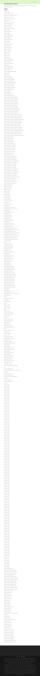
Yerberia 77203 (6, 546)
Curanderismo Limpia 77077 (9, 220)
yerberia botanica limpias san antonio (10, 589)
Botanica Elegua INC (7, 37)
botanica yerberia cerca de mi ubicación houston (12, 121)
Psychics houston (7, 311)
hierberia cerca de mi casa (8, 247)
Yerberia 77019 (6, 413)
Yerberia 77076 (6, 504)
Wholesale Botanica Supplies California (11, 376)
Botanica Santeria (7, 65)
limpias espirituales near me (9, 283)
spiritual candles (7, 351)
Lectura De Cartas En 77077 (9, 255)
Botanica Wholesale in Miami (9, 84)
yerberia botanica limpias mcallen (10, 584)
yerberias (5, 614)
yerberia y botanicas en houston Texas (10, 613)
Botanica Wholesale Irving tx (9, 85)
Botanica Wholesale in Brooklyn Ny (10, 82)
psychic (5, 303)
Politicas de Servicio (28, 665)
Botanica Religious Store (8, 58)
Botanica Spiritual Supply (8, 66)
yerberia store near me (8, 609)
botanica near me (7, 53)
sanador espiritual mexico (8, 312)
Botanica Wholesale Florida (8, 81)
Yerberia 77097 (6, 538)
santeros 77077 (6, 335)
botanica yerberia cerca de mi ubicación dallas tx (12, 117)
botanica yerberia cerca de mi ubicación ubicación (13, 133)
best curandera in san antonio (9, 21)
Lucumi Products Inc (7, 295)
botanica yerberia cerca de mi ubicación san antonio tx (13, 130)
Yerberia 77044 (6, 453)
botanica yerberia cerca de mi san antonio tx (12, 109)
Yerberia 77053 (6, 467)
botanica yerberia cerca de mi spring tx (11, 111)
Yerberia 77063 (6, 483)
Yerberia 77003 (6, 387)
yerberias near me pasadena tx (9, 637)
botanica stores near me (8, 68)
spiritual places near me (8, 357)
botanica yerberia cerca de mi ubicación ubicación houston (14, 135)
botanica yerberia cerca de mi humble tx (11, 103)
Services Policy (31, 670)
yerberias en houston (7, 624)
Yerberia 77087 (6, 522)
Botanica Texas (6, 74)
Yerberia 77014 (6, 405)
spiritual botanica (7, 346)
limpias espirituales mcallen (9, 282)
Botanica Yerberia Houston (8, 140)
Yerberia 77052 (6, 466)
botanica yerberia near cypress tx (10, 148)
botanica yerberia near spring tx (9, 183)
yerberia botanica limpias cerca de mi (10, 573)
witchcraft (6, 378)
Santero (5, 328)
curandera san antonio (8, 216)
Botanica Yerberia (7, 92)
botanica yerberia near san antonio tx (10, 181)
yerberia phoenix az (7, 608)
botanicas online (7, 191)
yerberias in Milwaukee (8, 625)
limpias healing (6, 288)
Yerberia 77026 (6, 424)
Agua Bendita (6, 10)
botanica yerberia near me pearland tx (11, 170)
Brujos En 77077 (7, 196)
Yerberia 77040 (6, 446)
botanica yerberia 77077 (8, 93)
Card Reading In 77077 (8, 204)
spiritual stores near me (8, 363)
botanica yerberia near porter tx (9, 180)
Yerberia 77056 (6, 472)
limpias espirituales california (9, 267)
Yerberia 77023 (6, 419)
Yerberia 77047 (6, 458)
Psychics (5, 309)
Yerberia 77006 (6, 392)
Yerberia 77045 (6, 454)
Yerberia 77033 (6, 435)
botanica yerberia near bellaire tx (10, 144)
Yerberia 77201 (6, 542)
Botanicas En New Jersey (8, 184)
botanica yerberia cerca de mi (9, 95)
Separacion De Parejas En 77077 (9, 343)
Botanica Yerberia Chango (8, 136)
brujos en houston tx (7, 199)
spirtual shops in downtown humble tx (11, 365)
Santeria (5, 317)
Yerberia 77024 (6, 421)
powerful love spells (7, 301)
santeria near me (7, 323)
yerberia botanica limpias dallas (9, 574)
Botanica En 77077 (7, 42)
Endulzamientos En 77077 (8, 244)
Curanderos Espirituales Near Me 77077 (11, 239)
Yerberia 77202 (6, 544)
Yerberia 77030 (6, 430)
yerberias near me (7, 627)
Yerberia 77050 (6, 462)
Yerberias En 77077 (7, 621)
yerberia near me (7, 605)
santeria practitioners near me (9, 327)
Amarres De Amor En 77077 (9, 17)
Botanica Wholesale (7, 76)
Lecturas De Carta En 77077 (9, 258)
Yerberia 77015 (6, 406)
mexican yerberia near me (8, 298)
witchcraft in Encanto (7, 379)
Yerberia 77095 (6, 534)
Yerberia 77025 (6, 422)
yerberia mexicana (7, 603)
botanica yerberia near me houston (10, 162)
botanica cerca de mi (7, 26)
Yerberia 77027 (6, 426)
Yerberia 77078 (6, 507)
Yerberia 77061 (6, 480)
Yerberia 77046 (6, 456)
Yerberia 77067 (6, 490)
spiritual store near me (8, 362)
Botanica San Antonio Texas (9, 63)
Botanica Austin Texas (8, 25)
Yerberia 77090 (6, 526)
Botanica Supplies (7, 69)
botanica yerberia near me (8, 154)
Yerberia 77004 (6, 389)
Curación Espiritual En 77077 (9, 212)
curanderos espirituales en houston (10, 234)
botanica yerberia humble (8, 141)
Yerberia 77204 (6, 547)
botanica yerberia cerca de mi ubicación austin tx (12, 114)
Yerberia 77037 (6, 442)
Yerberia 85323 (6, 563)
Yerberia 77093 (6, 531)
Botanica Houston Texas (8, 47)
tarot (5, 367)
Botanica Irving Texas (7, 50)
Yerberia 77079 (6, 509)
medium (5, 296)
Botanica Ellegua (7, 41)
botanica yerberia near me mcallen (10, 167)
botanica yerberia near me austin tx (10, 156)
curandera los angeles (8, 215)
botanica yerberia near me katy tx (10, 165)
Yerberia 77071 (6, 496)
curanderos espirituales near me (9, 237)
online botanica (6, 299)
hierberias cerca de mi (8, 248)
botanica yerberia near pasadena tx (10, 178)
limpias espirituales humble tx (9, 280)
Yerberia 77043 (6, 451)
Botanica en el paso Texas (8, 44)
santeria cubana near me (8, 320)
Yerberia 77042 (6, 450)
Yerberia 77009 (6, 397)
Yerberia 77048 (6, 459)
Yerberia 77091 (6, 528)
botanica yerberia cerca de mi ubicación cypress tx (13, 116)
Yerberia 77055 (6, 470)
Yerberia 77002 (6, 386)
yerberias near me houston (8, 632)
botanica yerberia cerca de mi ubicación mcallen (12, 125)
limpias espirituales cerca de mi (9, 269)
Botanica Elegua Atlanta (8, 34)
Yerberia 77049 (6, 461)
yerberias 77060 (7, 616)
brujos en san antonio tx (8, 200)
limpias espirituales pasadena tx (9, 285)
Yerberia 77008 (6, 395)
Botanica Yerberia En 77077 (9, 138)
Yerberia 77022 (6, 418)
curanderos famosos (7, 240)
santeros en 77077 (7, 339)
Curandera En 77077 (7, 213)
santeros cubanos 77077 (8, 336)
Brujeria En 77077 (7, 194)
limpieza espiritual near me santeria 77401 (11, 293)
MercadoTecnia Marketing (28, 658)
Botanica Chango (7, 29)
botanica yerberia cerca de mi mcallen (10, 106)
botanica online (6, 57)
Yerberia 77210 (6, 557)
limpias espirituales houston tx (9, 279)
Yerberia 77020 (6, 414)
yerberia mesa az (7, 601)
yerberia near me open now (9, 606)
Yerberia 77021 (6, 416)
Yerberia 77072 (6, 498)
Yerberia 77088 (6, 523)
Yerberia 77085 (6, 518)
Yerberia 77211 (6, 558)
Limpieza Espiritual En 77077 (9, 291)
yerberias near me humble (8, 633)
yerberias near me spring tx (9, 638)
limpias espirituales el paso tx (9, 272)
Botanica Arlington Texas (8, 23)
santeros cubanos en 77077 (9, 338)
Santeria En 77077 (7, 322)
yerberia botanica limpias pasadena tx (10, 587)
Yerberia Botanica (7, 566)
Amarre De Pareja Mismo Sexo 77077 (10, 15)
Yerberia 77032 (6, 434)
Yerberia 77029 (6, 429)
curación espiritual (7, 210)
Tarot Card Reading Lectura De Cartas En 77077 (12, 370)
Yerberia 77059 (6, 477)
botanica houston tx (7, 49)
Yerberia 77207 (6, 552)
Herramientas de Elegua (8, 245)
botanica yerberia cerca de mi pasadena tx (11, 108)
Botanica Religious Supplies (9, 60)
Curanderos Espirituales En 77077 (10, 231)
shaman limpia (6, 344)
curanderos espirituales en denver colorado (11, 232)
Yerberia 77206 (6, 550)
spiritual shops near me (8, 359)
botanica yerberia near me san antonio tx (11, 172)
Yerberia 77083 (6, 515)
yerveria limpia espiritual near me (10, 641)
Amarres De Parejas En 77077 (9, 18)
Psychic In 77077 (7, 304)
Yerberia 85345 (6, 565)
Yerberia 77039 (6, 445)
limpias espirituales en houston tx (10, 274)
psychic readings (7, 307)
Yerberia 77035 (6, 438)
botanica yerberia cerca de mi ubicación (11, 113)
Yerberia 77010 (6, 398)
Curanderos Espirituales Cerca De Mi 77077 (11, 229)
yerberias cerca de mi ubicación (9, 619)
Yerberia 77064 (6, 485)
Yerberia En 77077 (7, 593)
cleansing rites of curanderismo (9, 207)
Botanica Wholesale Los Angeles (9, 87)
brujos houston (6, 202)
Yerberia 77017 (6, 410)
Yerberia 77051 (6, 464)
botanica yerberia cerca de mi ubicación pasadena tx (13, 127)
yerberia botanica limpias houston (10, 581)
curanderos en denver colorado (9, 224)
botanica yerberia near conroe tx (9, 146)
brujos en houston (7, 197)
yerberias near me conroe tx (9, 629)
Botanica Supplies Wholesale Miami (10, 71)
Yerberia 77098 (6, 539)
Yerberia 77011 (6, 400)
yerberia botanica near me (8, 590)
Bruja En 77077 (6, 192)
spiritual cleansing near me (9, 355)
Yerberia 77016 (6, 408)
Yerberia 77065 (6, 486)
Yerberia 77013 (6, 403)
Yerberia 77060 (6, 478)
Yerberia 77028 (6, 427)
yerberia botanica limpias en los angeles (11, 579)
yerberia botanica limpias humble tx (10, 582)
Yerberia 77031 (6, 432)
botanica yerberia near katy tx (9, 152)
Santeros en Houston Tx (8, 341)
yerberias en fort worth (8, 622)
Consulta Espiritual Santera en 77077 (10, 208)
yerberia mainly (6, 600)
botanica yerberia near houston (9, 151)
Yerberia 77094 (6, 533)
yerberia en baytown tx (8, 595)
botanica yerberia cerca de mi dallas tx (11, 100)
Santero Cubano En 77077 (8, 330)
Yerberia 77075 (6, 502)
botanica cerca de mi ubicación (9, 28)
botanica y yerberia (7, 90)
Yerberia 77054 (6, 469)
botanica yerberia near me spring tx (10, 173)
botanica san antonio (7, 61)
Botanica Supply (7, 73)
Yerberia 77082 (6, 514)
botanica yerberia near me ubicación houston (12, 176)
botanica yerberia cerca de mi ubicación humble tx (13, 122)
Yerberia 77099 (6, 541)
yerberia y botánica (7, 611)
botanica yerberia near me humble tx (10, 164)
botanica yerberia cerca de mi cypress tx (11, 98)
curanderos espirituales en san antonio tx (11, 236)
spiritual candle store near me (9, 349)
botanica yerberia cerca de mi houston (11, 101)
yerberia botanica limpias (8, 568)
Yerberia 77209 (6, 555)
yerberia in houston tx (8, 598)
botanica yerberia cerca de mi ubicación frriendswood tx (14, 119)
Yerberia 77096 (6, 536)
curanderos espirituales (8, 226)
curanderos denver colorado (9, 223)
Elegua (5, 242)
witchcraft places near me (8, 381)
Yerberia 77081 (6, 512)
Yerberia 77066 (6, 488)
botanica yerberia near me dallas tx (10, 159)
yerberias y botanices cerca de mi (10, 640)
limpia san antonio (7, 261)
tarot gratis (6, 371)
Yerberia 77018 (6, 411)
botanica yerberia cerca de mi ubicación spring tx (12, 132)
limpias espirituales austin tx (9, 266)
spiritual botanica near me (8, 347)
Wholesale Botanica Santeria (9, 375)
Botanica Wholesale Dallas (8, 77)
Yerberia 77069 (6, 493)
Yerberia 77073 (6, 499)
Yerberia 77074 (6, 501)
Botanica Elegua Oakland (8, 39)
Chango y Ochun (7, 205)
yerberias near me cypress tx (9, 630)
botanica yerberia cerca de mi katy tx (10, 105)
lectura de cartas (7, 253)
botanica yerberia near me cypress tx (10, 157)
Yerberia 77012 (6, 402)
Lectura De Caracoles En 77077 (9, 252)
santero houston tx (7, 333)
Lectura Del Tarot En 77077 (8, 256)
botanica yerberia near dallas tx (9, 149)
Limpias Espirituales (7, 264)
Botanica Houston (7, 45)
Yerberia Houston (7, 597)
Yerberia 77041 (6, 448)
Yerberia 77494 (6, 560)
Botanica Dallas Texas (8, 31)
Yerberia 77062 (6, 482)
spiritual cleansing (7, 354)
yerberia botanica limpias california (10, 571)
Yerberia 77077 (6, 506)
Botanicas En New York (8, 186)
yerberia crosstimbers (8, 592)
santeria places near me (8, 325)
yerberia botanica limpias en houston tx (11, 577)
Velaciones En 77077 (7, 373)
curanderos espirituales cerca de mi (10, 228)
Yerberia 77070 (6, 494)
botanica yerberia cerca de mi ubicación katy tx (12, 124)
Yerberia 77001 (6, 384)
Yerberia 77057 (6, 474)
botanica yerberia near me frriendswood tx (11, 160)
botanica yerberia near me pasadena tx (11, 168)
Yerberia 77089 (6, 525)
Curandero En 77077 (7, 221)
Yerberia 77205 (6, 549)
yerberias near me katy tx (8, 635)
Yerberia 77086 (6, 520)
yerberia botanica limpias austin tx (10, 569)
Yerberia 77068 (6, 491)
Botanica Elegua (7, 33)
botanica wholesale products (9, 89)
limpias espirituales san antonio (9, 287)
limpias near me (7, 290)
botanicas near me (7, 189)
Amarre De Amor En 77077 (8, 13)
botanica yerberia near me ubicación (10, 175)
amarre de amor (7, 12)
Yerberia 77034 (6, 437)
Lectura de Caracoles (7, 250)
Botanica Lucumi (7, 52)
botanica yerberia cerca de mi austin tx (11, 97)
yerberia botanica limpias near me (10, 585)
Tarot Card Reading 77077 (8, 368)
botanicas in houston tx (8, 188)
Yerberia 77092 (6, 530)
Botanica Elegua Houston (8, 36)
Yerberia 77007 (6, 394)
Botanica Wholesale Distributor (9, 79)
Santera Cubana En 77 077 (8, 314)
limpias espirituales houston (9, 277)
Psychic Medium (7, 306)
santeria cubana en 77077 (8, 319)
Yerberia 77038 (6, 443)
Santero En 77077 (7, 331)
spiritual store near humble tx (9, 360)
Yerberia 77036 (6, 440)
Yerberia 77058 (6, 475)
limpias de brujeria (7, 263)
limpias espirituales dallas (8, 271)
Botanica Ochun (7, 55)
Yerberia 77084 (6, 517)
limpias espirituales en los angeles (10, 275)
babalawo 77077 (7, 20)
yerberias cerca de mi (8, 617)
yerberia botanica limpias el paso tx (10, 576)
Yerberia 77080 (6, 510)
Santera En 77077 (7, 315)
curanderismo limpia (7, 218)
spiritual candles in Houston (9, 352)
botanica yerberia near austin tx (9, 143)
